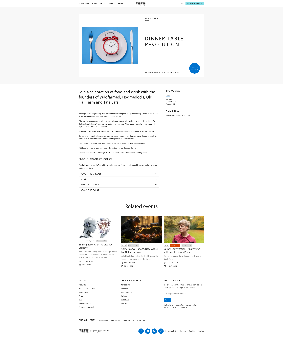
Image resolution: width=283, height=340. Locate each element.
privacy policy (191, 305)
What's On (84, 3)
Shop (120, 3)
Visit (94, 3)
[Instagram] (154, 331)
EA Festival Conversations (105, 165)
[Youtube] (147, 331)
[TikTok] (161, 331)
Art (101, 3)
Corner (168, 96)
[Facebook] (141, 331)
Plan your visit (170, 104)
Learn (111, 3)
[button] (182, 3)
